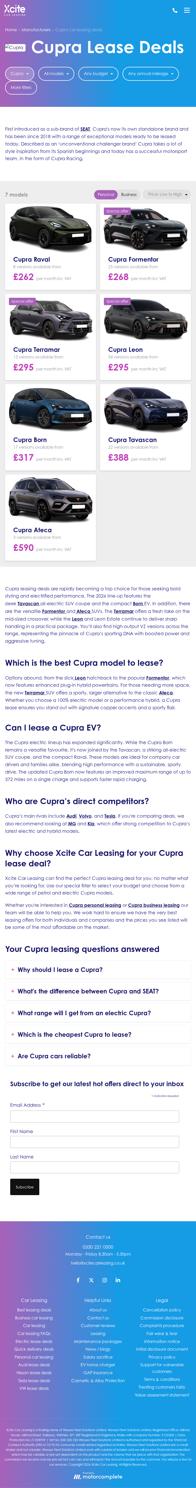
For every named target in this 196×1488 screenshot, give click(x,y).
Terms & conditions (162, 1379)
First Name (21, 1131)
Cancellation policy (162, 1309)
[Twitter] (91, 1281)
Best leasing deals (34, 1309)
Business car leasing (34, 1317)
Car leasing (34, 1325)
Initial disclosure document (162, 1349)
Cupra (17, 73)
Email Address (27, 1105)
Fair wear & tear (161, 1333)
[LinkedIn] (118, 1281)
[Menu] (187, 10)
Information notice (162, 1341)
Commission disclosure (161, 1317)
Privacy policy (162, 1357)
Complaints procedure (162, 1325)
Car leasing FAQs (34, 1333)
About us (98, 1309)
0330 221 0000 (98, 1247)
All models (54, 73)
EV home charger (98, 1364)
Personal (106, 194)
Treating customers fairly (162, 1387)
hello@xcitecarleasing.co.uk (98, 1263)
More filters (21, 87)
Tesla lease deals (34, 1380)
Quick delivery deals (34, 1349)
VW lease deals (34, 1388)
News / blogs (97, 1349)
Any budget (96, 73)
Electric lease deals (34, 1341)
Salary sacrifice (98, 1357)
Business (129, 194)
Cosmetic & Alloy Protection (98, 1380)
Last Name (22, 1156)
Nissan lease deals (34, 1372)
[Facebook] (78, 1281)
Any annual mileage (148, 73)
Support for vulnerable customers (162, 1368)
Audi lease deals (34, 1364)
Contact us (98, 1317)
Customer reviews (98, 1325)
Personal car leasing (34, 1357)
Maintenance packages (98, 1341)
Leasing (98, 1333)
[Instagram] (104, 1281)
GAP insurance (98, 1372)
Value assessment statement (162, 1395)
